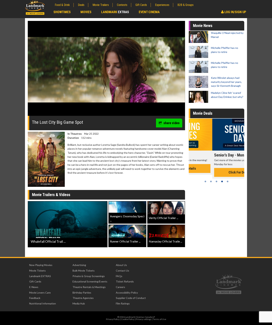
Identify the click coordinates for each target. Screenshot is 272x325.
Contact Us (122, 270)
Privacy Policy (113, 319)
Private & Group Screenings (89, 276)
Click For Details (216, 172)
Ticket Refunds (125, 281)
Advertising (79, 265)
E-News (33, 287)
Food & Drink (62, 5)
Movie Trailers (101, 5)
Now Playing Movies (40, 265)
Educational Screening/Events (90, 281)
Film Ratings (123, 303)
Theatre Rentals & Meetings (89, 287)
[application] (106, 70)
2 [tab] (211, 181)
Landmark (115, 12)
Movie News (202, 25)
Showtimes (62, 12)
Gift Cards (141, 5)
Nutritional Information (42, 303)
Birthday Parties (82, 292)
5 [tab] (227, 181)
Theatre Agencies (83, 297)
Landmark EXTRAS (40, 276)
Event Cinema (149, 12)
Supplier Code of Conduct (131, 297)
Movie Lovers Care (40, 292)
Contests (122, 5)
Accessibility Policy (127, 292)
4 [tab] (222, 181)
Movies (85, 12)
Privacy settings (143, 319)
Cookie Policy (127, 319)
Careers (120, 287)
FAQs (119, 276)
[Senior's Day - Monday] (216, 135)
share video (171, 123)
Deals (81, 5)
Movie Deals (202, 113)
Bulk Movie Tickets (84, 270)
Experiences (162, 5)
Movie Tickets (37, 270)
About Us (121, 265)
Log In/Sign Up (235, 12)
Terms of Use (159, 319)
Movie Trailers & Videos (51, 194)
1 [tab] (205, 181)
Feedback (34, 297)
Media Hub (79, 303)
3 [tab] (216, 181)
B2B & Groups (185, 5)
